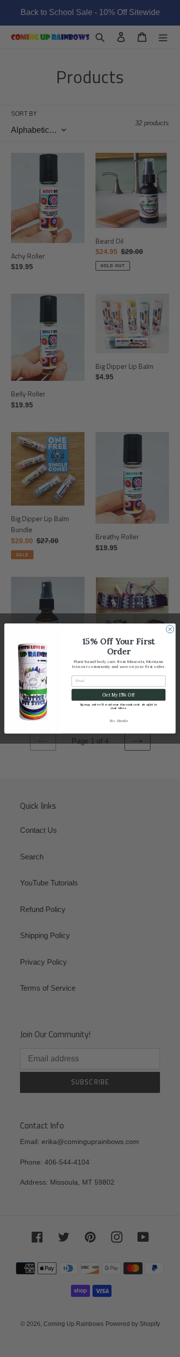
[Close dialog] (170, 629)
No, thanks (119, 721)
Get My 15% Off (118, 695)
